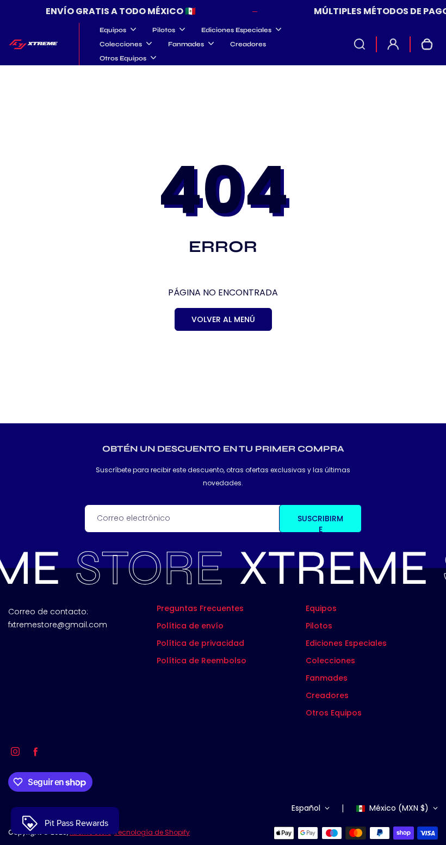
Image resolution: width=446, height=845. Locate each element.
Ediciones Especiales (346, 643)
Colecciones (330, 660)
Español (306, 808)
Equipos (321, 608)
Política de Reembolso (201, 660)
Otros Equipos (334, 712)
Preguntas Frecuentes (200, 608)
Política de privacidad (200, 643)
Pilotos (319, 625)
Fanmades (327, 678)
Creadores (248, 44)
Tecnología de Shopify (152, 832)
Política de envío (190, 625)
